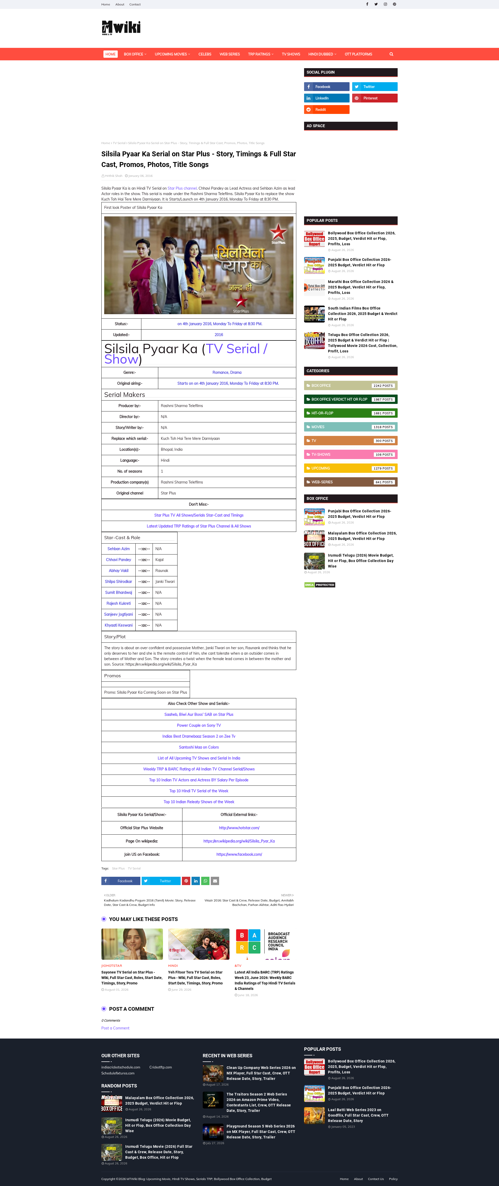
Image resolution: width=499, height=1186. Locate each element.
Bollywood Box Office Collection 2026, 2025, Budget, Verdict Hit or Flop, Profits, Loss (362, 238)
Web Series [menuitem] (230, 54)
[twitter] (376, 4)
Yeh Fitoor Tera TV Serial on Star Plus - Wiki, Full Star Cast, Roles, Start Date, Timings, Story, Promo (195, 977)
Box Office (347, 385)
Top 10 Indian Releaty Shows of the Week (199, 802)
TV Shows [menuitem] (291, 54)
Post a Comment (115, 1028)
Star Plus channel (182, 188)
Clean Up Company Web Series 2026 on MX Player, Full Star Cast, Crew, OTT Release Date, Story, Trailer (261, 1073)
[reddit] (327, 109)
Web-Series (347, 482)
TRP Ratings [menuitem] (259, 54)
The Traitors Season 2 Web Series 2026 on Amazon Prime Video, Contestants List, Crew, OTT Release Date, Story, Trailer (259, 1102)
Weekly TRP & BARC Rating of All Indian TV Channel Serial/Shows (199, 769)
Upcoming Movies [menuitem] (171, 54)
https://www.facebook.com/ (239, 854)
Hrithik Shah (113, 176)
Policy (393, 1179)
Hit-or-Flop (347, 413)
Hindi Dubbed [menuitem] (320, 54)
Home (105, 4)
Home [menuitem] (111, 54)
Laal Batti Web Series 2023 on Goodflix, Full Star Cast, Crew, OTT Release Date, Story (358, 1115)
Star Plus (118, 868)
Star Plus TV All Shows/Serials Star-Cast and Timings (199, 515)
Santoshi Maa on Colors (199, 747)
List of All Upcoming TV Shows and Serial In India (199, 758)
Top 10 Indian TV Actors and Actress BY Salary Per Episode (198, 780)
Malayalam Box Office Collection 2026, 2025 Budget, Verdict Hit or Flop (362, 536)
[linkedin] (327, 98)
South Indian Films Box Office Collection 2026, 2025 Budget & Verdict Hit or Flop (362, 313)
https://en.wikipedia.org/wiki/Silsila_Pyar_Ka (239, 841)
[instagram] (385, 4)
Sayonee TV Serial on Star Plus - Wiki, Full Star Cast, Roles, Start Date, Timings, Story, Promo (131, 977)
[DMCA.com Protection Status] (320, 586)
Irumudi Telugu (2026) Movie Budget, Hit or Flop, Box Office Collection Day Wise (361, 560)
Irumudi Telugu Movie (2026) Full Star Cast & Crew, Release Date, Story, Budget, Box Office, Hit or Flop (159, 1151)
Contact (135, 4)
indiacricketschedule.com (120, 1067)
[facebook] (367, 4)
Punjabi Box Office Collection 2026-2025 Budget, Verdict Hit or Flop (359, 262)
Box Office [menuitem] (133, 54)
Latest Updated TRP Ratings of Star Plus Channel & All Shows (199, 526)
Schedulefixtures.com (117, 1073)
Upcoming (347, 468)
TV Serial (119, 143)
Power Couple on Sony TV (199, 725)
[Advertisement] (198, 104)
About (119, 4)
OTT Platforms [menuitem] (358, 54)
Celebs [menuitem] (205, 54)
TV (347, 441)
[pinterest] (394, 4)
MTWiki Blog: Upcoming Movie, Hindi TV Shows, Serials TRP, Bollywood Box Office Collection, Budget (199, 1179)
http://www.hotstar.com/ (239, 828)
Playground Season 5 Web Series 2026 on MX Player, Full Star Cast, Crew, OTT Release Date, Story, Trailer (261, 1131)
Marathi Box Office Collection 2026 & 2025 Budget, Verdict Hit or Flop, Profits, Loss (360, 287)
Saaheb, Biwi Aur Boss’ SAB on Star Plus (199, 714)
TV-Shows (347, 454)
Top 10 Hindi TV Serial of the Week (198, 791)
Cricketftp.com (160, 1067)
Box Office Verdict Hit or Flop (347, 399)
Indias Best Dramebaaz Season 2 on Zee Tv (198, 736)
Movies (347, 427)
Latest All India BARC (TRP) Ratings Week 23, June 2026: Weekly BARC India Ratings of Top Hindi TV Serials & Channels (265, 980)
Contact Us (376, 1179)
